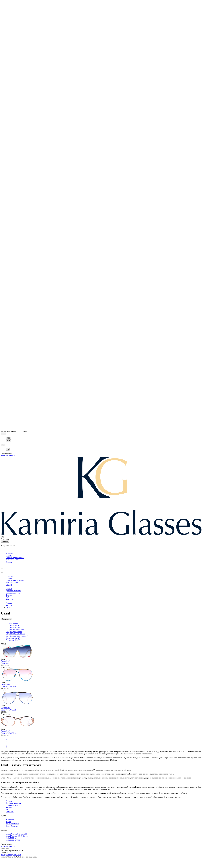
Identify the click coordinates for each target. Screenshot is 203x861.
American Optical (12, 824)
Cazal (8, 607)
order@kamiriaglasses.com (11, 855)
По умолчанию (12, 623)
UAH (8, 440)
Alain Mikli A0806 (13, 840)
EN (8, 449)
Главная (9, 603)
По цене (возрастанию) (15, 630)
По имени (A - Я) (12, 625)
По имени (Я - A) (13, 627)
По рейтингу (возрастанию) (17, 636)
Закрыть (5, 541)
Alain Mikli (10, 820)
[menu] (2, 568)
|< (6, 739)
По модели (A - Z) (13, 638)
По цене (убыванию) (14, 632)
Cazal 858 (4, 663)
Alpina (8, 822)
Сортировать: (6, 619)
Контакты (10, 599)
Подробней (5, 661)
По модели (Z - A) (13, 640)
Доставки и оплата (13, 591)
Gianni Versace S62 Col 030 (16, 834)
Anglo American (12, 826)
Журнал (9, 595)
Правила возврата (13, 593)
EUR (8, 438)
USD (3, 434)
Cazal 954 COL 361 (8, 687)
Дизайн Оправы (12, 560)
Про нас (9, 589)
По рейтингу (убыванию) (16, 634)
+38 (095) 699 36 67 (8, 455)
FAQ (7, 597)
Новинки (9, 553)
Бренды (9, 562)
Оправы (9, 556)
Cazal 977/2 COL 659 (9, 733)
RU (3, 445)
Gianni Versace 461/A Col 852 (17, 836)
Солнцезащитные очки (15, 558)
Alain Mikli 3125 (12, 838)
